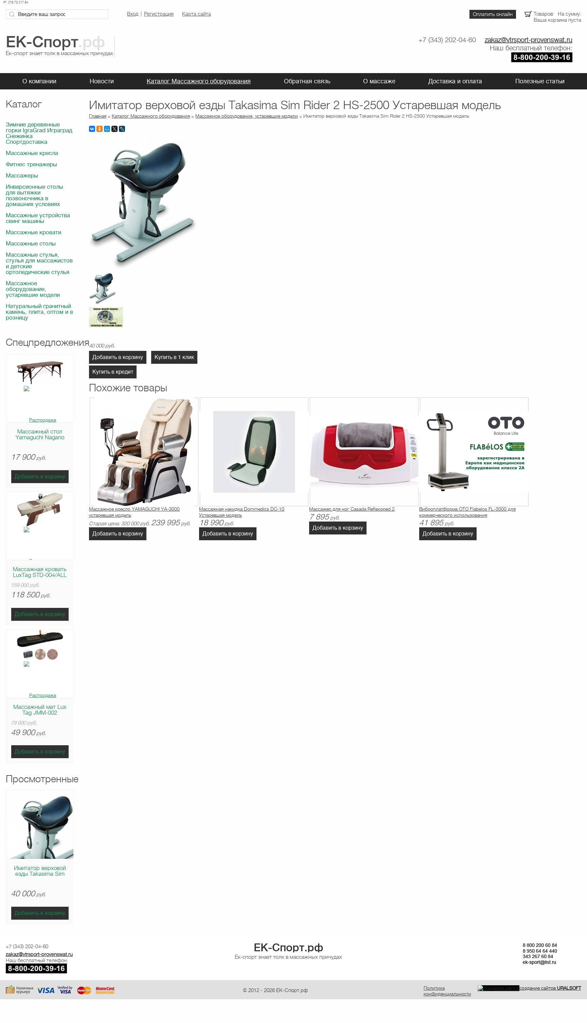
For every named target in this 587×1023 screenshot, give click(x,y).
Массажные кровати (33, 232)
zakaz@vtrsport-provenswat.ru (528, 40)
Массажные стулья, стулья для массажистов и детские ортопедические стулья (39, 263)
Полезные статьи (540, 81)
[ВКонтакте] (92, 129)
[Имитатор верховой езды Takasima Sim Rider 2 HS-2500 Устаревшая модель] (142, 269)
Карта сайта (196, 14)
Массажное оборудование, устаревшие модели (33, 289)
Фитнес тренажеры (31, 164)
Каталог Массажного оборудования (199, 81)
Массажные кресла (32, 153)
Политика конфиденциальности (447, 990)
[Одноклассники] (99, 129)
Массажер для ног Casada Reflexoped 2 (352, 509)
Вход (132, 14)
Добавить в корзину (40, 477)
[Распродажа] (40, 419)
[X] (114, 129)
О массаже (379, 81)
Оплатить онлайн (493, 14)
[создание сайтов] (498, 988)
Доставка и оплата (455, 81)
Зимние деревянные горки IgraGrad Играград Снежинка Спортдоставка (39, 133)
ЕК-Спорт (288, 947)
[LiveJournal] (122, 129)
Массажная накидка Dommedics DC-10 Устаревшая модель (241, 511)
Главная (97, 116)
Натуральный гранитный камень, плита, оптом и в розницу (39, 312)
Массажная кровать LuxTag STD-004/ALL (40, 572)
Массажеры (22, 175)
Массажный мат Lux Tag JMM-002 (39, 710)
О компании (39, 81)
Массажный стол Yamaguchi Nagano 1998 (40, 437)
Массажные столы (31, 243)
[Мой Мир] (107, 129)
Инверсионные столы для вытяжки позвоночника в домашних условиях (34, 195)
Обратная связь (307, 81)
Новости (102, 81)
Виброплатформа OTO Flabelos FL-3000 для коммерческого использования (467, 511)
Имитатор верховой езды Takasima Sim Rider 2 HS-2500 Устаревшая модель (39, 877)
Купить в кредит (112, 372)
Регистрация (159, 14)
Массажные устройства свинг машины (38, 218)
